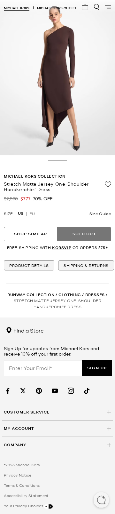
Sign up (97, 368)
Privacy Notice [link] (17, 475)
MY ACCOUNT (19, 428)
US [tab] (20, 213)
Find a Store (28, 330)
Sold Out (84, 234)
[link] (7, 391)
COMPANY (15, 444)
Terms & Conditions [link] (22, 485)
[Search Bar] (96, 7)
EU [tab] (32, 213)
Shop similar (30, 234)
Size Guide (100, 213)
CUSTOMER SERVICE (27, 412)
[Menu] (108, 7)
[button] (101, 500)
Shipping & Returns (86, 265)
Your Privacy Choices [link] (24, 505)
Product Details (29, 265)
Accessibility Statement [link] (26, 495)
